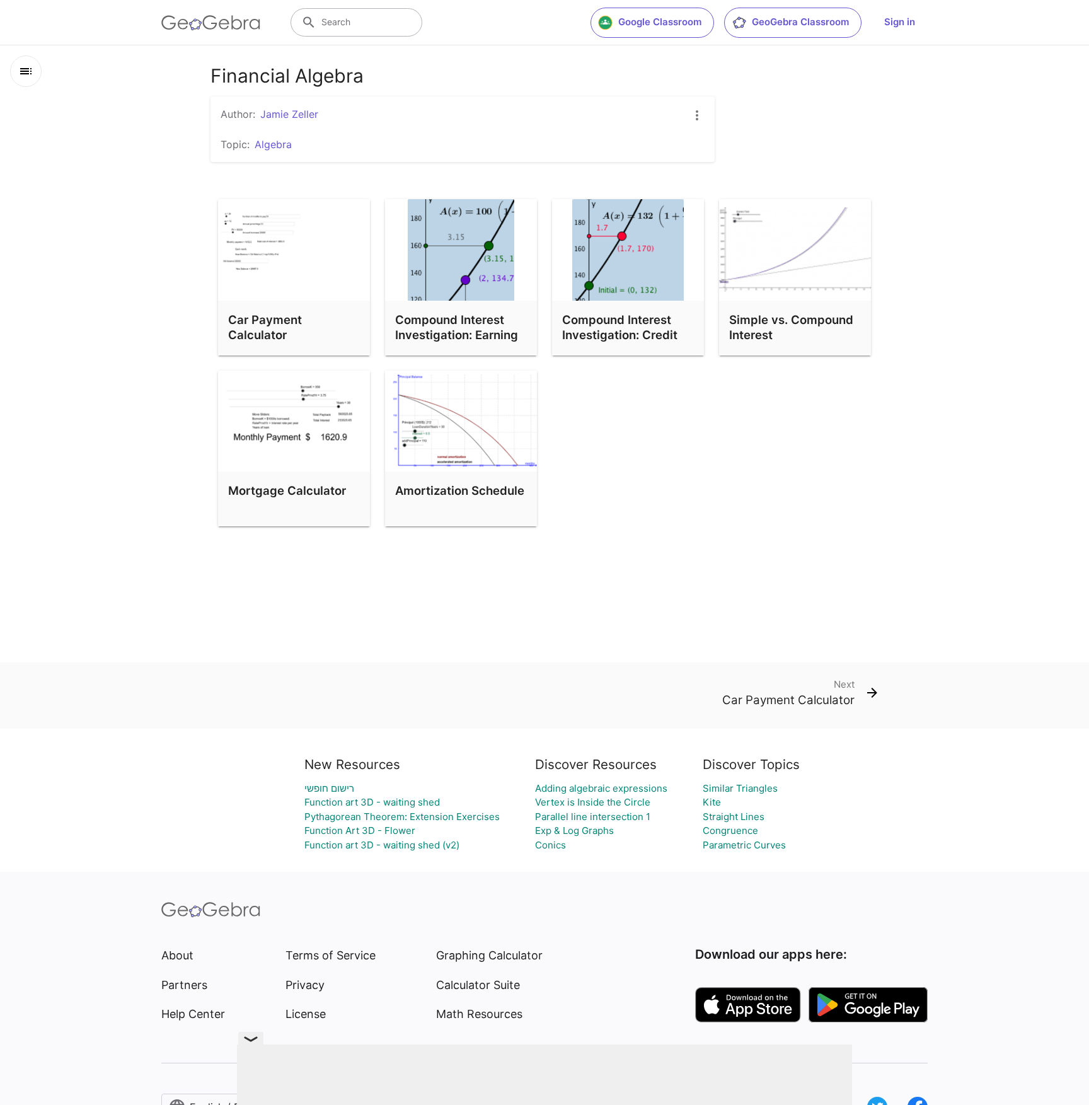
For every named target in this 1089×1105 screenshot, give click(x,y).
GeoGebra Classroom (800, 22)
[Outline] (26, 71)
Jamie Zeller (289, 114)
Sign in (899, 22)
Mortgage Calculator (287, 490)
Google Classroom (659, 22)
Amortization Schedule (459, 490)
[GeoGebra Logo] (210, 22)
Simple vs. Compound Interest (791, 327)
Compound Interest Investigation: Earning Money (456, 335)
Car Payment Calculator (265, 327)
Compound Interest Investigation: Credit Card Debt (619, 335)
